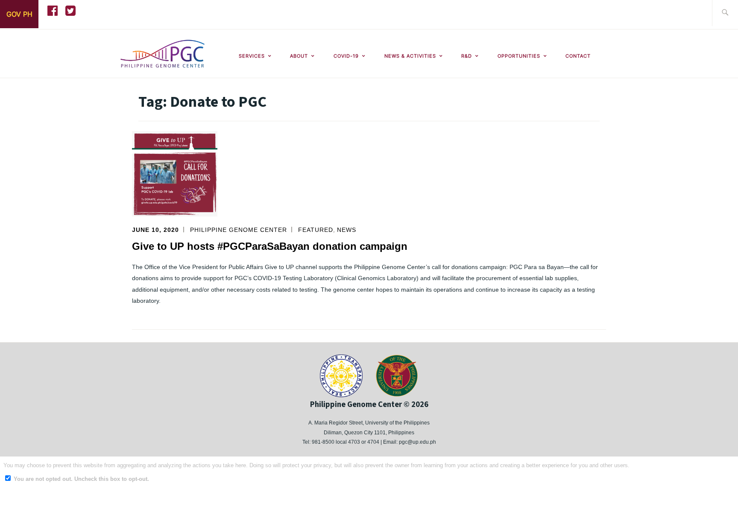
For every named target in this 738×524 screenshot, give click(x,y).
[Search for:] (725, 13)
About (299, 56)
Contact (578, 56)
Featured (315, 229)
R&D (466, 56)
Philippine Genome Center (238, 229)
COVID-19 (346, 56)
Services (252, 56)
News (346, 229)
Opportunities (519, 56)
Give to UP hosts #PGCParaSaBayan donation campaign (269, 246)
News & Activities (410, 56)
